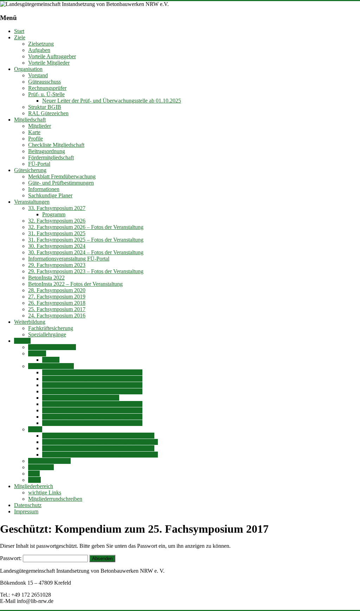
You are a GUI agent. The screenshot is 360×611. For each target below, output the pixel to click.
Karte (34, 132)
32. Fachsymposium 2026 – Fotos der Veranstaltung (85, 227)
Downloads (41, 467)
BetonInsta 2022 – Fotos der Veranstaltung (75, 284)
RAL (34, 474)
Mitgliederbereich (33, 486)
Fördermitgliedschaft (51, 157)
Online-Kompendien (51, 366)
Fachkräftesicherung (50, 328)
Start (19, 31)
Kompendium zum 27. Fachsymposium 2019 (92, 410)
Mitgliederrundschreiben (55, 499)
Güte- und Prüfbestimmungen (61, 183)
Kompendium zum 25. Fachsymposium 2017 (92, 423)
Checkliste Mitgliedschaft (56, 145)
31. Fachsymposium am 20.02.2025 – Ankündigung (100, 455)
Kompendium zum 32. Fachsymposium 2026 (92, 372)
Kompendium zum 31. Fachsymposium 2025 (92, 379)
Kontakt (37, 353)
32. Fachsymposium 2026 (56, 221)
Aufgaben (39, 50)
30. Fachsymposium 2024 (56, 246)
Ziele (19, 37)
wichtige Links (44, 492)
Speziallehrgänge (47, 334)
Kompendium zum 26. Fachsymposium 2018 (92, 417)
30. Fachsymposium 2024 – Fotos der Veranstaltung (85, 252)
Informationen (43, 189)
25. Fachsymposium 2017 (56, 309)
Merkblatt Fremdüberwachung (62, 176)
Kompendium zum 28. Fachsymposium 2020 (92, 404)
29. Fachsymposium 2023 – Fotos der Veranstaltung (85, 271)
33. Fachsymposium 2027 (56, 208)
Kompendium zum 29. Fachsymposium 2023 (92, 391)
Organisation (28, 69)
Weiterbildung (29, 322)
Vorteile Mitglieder (49, 63)
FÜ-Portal (39, 164)
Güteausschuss (44, 82)
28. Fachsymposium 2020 (56, 290)
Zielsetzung (41, 44)
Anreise (50, 360)
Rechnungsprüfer (47, 88)
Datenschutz (27, 505)
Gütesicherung (30, 170)
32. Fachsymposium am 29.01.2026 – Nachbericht (98, 436)
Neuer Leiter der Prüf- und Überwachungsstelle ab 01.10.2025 (111, 101)
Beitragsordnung (46, 151)
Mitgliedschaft (30, 120)
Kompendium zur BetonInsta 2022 (80, 398)
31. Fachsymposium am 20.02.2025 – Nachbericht (98, 448)
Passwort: (11, 558)
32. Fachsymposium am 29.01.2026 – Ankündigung (100, 442)
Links (34, 480)
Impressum (26, 511)
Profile (35, 139)
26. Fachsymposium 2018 (56, 303)
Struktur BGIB (44, 107)
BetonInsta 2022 (46, 278)
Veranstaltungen (32, 202)
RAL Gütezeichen (48, 113)
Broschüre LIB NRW (52, 347)
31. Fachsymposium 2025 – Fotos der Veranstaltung (85, 240)
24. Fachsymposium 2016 (56, 315)
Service (22, 341)
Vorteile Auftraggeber (52, 56)
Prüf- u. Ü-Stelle (46, 94)
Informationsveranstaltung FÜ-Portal (68, 259)
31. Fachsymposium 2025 (56, 233)
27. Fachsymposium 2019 (56, 297)
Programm (53, 214)
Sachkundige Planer (50, 195)
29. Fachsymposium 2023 (56, 265)
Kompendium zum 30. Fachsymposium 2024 (92, 385)
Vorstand (38, 75)
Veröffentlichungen (49, 461)
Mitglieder (39, 126)
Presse (35, 429)
